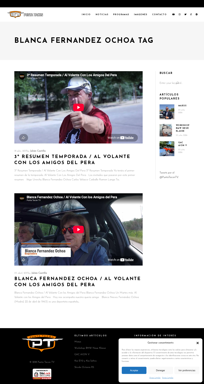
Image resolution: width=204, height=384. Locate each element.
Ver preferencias (186, 370)
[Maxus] (167, 111)
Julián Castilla (38, 151)
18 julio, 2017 (20, 151)
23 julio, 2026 (181, 135)
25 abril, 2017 (21, 273)
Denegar (160, 370)
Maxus (182, 106)
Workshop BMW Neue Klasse (183, 128)
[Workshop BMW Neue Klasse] (166, 130)
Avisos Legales (154, 378)
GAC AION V (82, 354)
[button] (197, 343)
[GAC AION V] (167, 148)
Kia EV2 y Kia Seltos (85, 361)
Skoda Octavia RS (84, 367)
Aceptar (134, 370)
